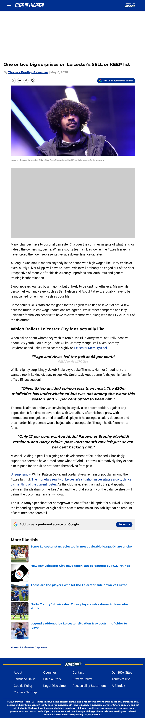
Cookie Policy (23, 686)
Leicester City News (35, 647)
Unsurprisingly (21, 474)
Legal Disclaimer (55, 686)
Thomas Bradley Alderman (28, 72)
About (18, 672)
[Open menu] (9, 5)
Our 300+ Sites (122, 672)
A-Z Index (118, 686)
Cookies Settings (26, 692)
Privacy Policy (82, 679)
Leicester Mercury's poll (91, 348)
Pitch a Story (52, 679)
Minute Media (22, 701)
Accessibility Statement (89, 686)
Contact (78, 672)
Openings (50, 672)
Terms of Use (121, 679)
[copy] (32, 80)
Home (15, 647)
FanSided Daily (24, 679)
